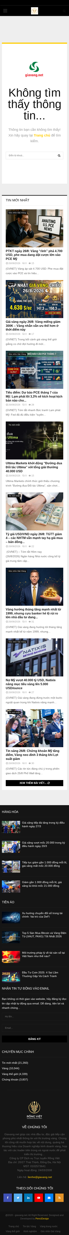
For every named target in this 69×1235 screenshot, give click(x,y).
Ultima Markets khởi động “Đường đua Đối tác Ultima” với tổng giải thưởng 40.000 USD (34, 467)
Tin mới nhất (17, 200)
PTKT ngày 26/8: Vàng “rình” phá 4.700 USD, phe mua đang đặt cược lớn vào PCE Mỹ (34, 255)
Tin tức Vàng (29, 1226)
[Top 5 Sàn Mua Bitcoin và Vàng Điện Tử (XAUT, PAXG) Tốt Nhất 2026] (11, 937)
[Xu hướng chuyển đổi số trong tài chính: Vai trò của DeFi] (11, 917)
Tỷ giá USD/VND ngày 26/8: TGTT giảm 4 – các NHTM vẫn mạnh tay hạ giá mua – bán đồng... (34, 538)
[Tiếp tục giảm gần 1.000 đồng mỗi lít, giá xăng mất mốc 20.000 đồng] (11, 867)
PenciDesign (42, 1218)
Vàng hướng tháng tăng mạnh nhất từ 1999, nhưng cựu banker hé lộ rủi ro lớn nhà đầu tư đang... (33, 613)
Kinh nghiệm (30, 1231)
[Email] (49, 1198)
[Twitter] (18, 1198)
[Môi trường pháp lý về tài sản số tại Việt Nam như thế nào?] (11, 957)
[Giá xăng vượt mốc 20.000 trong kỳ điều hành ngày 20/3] (11, 847)
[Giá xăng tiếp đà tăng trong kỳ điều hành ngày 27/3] (11, 827)
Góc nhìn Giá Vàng (17, 213)
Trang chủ (42, 135)
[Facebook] (7, 1198)
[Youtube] (38, 1198)
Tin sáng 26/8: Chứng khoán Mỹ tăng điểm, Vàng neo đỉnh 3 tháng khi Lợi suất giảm (32, 754)
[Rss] (59, 1198)
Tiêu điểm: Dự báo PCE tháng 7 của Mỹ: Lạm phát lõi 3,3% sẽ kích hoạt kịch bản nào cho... (34, 396)
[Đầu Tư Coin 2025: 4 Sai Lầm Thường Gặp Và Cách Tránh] (11, 977)
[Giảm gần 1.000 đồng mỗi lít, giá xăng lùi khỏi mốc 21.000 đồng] (11, 886)
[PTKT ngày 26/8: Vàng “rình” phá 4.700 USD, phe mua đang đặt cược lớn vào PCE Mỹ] (34, 228)
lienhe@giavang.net (40, 1177)
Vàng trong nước (49, 1226)
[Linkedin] (28, 1198)
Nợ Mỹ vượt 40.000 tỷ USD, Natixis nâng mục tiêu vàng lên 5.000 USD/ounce (31, 684)
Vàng (11, 283)
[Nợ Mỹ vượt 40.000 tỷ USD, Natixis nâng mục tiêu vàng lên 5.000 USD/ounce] (34, 657)
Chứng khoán (10, 1079)
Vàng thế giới (10, 1073)
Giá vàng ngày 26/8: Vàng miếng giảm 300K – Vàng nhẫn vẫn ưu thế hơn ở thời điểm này (33, 325)
